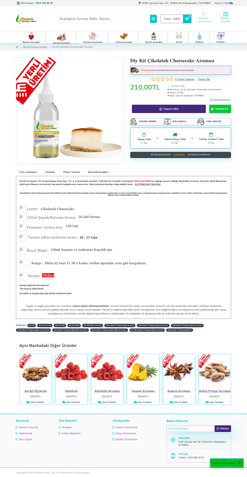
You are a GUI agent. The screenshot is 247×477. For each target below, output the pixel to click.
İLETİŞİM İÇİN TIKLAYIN (147, 184)
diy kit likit (60, 325)
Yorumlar (50, 172)
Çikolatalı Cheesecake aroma (120, 325)
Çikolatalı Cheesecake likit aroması (71, 330)
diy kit (31, 325)
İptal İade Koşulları (98, 172)
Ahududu (71, 390)
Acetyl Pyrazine (35, 390)
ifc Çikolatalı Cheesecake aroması (147, 330)
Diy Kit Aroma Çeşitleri (35, 46)
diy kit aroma (44, 325)
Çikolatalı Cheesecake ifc (180, 330)
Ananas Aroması (143, 390)
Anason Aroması (179, 390)
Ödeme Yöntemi (71, 172)
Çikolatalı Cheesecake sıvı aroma (33, 330)
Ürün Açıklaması (28, 172)
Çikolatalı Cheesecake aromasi (187, 325)
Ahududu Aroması (107, 390)
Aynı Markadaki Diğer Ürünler (48, 346)
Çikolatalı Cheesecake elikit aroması (109, 330)
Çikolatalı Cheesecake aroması (153, 325)
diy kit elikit (74, 325)
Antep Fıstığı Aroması (215, 390)
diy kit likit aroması (93, 325)
